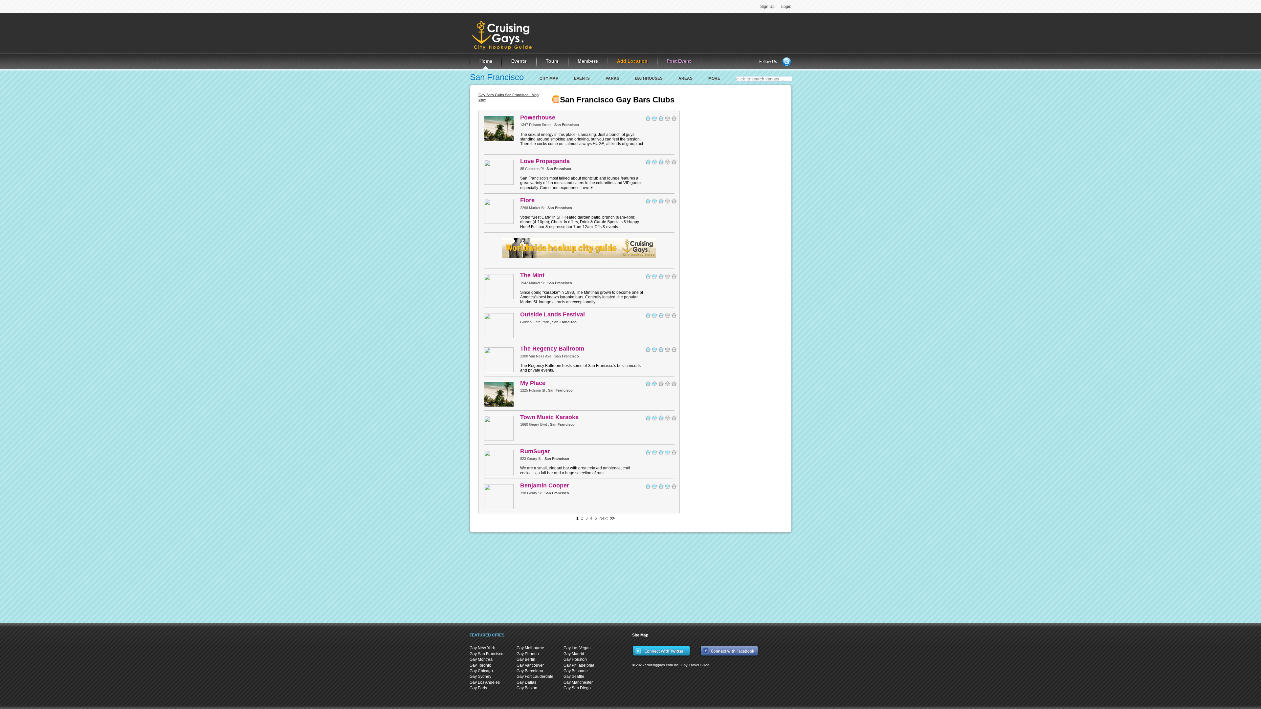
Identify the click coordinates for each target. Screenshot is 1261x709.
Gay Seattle (574, 676)
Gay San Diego (577, 688)
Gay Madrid (574, 654)
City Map (549, 78)
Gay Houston (575, 659)
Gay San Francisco (486, 654)
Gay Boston (527, 688)
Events (582, 78)
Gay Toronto (480, 665)
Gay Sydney (480, 676)
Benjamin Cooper (544, 485)
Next (603, 518)
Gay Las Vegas (577, 648)
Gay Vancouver (530, 665)
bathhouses (649, 78)
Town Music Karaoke (549, 417)
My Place (532, 383)
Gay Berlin (526, 659)
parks (612, 78)
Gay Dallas (526, 682)
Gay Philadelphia (579, 665)
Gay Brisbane (576, 671)
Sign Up (767, 6)
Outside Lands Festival (552, 314)
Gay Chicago (481, 671)
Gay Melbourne (530, 648)
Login (786, 6)
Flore (527, 200)
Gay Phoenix (528, 654)
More (714, 78)
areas (685, 78)
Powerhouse (537, 117)
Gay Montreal (482, 659)
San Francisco (497, 77)
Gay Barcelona (530, 671)
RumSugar (535, 451)
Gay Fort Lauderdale (535, 676)
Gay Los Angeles (485, 682)
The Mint (532, 275)
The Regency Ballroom (552, 348)
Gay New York (482, 648)
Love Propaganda (545, 161)
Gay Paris (478, 688)
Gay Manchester (578, 682)
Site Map (640, 635)
